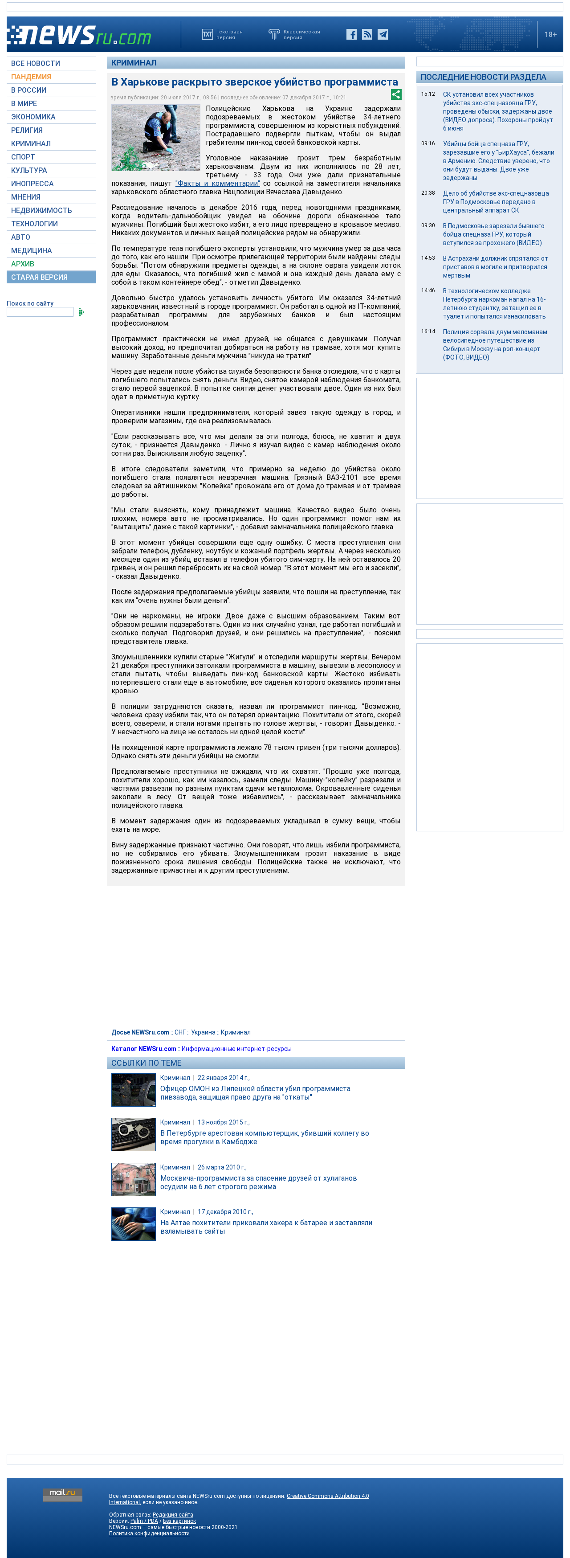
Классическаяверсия (302, 34)
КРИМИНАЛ (31, 143)
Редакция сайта (173, 1515)
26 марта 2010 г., (222, 1167)
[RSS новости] (367, 34)
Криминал (134, 62)
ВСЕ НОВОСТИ (35, 63)
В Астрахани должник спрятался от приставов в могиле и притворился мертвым (495, 267)
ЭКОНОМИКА (33, 117)
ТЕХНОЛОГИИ (34, 224)
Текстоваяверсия (229, 34)
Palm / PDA (144, 1521)
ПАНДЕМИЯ (31, 77)
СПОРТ (23, 157)
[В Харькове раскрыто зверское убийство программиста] (155, 137)
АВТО (20, 237)
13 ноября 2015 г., (224, 1122)
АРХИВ (22, 264)
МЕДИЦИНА (31, 250)
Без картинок (179, 1521)
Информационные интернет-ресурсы (237, 1048)
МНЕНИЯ (26, 197)
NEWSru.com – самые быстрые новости (159, 1527)
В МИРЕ (24, 103)
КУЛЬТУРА (29, 170)
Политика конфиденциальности (149, 1533)
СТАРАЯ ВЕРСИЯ (39, 277)
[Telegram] (383, 34)
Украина (203, 1032)
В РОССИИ (28, 90)
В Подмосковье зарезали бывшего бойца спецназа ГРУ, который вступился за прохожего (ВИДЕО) (494, 234)
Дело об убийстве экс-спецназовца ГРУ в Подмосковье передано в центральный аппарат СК (496, 202)
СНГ (180, 1032)
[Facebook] (351, 34)
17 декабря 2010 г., (225, 1211)
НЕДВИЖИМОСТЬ (41, 210)
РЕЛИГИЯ (27, 130)
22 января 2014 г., (224, 1077)
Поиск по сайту (30, 303)
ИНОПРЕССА (32, 184)
